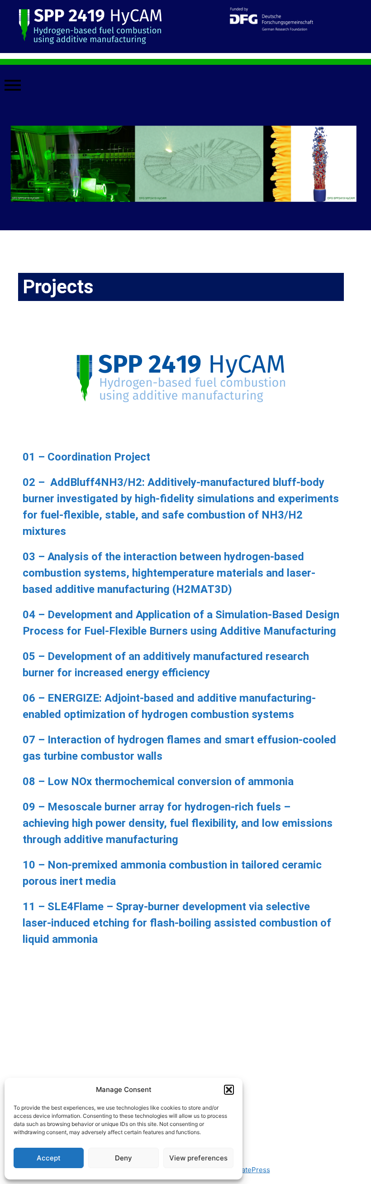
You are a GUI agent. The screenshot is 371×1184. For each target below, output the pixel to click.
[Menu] (185, 85)
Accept (49, 1158)
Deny (123, 1158)
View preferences (198, 1158)
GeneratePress (246, 1169)
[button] (228, 1089)
